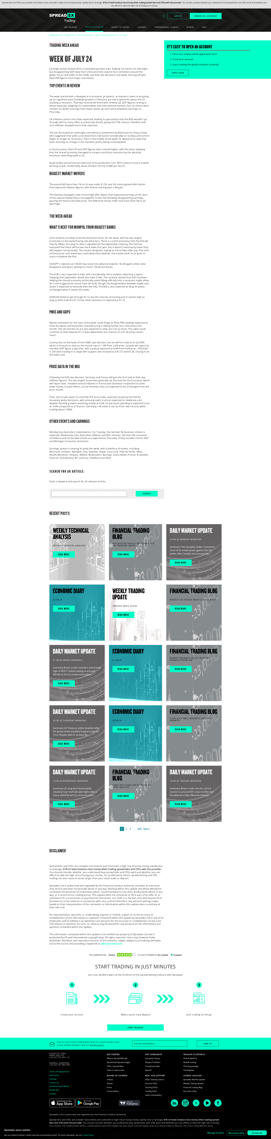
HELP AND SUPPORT (155, 1075)
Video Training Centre (154, 1079)
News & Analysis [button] (94, 27)
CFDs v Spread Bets (115, 1066)
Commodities (113, 1091)
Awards (148, 1070)
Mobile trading (189, 1062)
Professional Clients (166, 27)
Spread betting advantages (118, 1062)
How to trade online (115, 1070)
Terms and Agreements (59, 1071)
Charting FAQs (151, 1087)
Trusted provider (152, 1066)
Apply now (178, 73)
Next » (146, 828)
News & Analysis (84, 35)
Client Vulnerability (153, 1095)
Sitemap (53, 1079)
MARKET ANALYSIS (192, 1075)
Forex (109, 1087)
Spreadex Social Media (59, 1086)
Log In (178, 16)
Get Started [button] (70, 27)
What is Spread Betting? (117, 1058)
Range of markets (152, 1062)
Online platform (190, 1058)
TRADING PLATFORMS (194, 1054)
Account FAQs (151, 1083)
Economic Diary (190, 1091)
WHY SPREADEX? (153, 1054)
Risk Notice (54, 1075)
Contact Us (54, 1082)
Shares (110, 1083)
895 (140, 828)
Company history (152, 1058)
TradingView (188, 1070)
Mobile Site (54, 1090)
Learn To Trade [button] (120, 27)
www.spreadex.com (111, 943)
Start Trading (135, 1027)
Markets (141, 27)
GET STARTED (113, 1054)
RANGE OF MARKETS (117, 1075)
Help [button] (204, 27)
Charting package (190, 1066)
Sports (190, 27)
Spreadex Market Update (194, 1079)
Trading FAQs (151, 1091)
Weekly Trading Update (105, 35)
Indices (110, 1079)
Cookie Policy (87, 1135)
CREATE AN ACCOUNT (205, 16)
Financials (70, 35)
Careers (52, 1093)
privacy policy (97, 1045)
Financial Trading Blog (192, 1087)
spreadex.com (56, 35)
